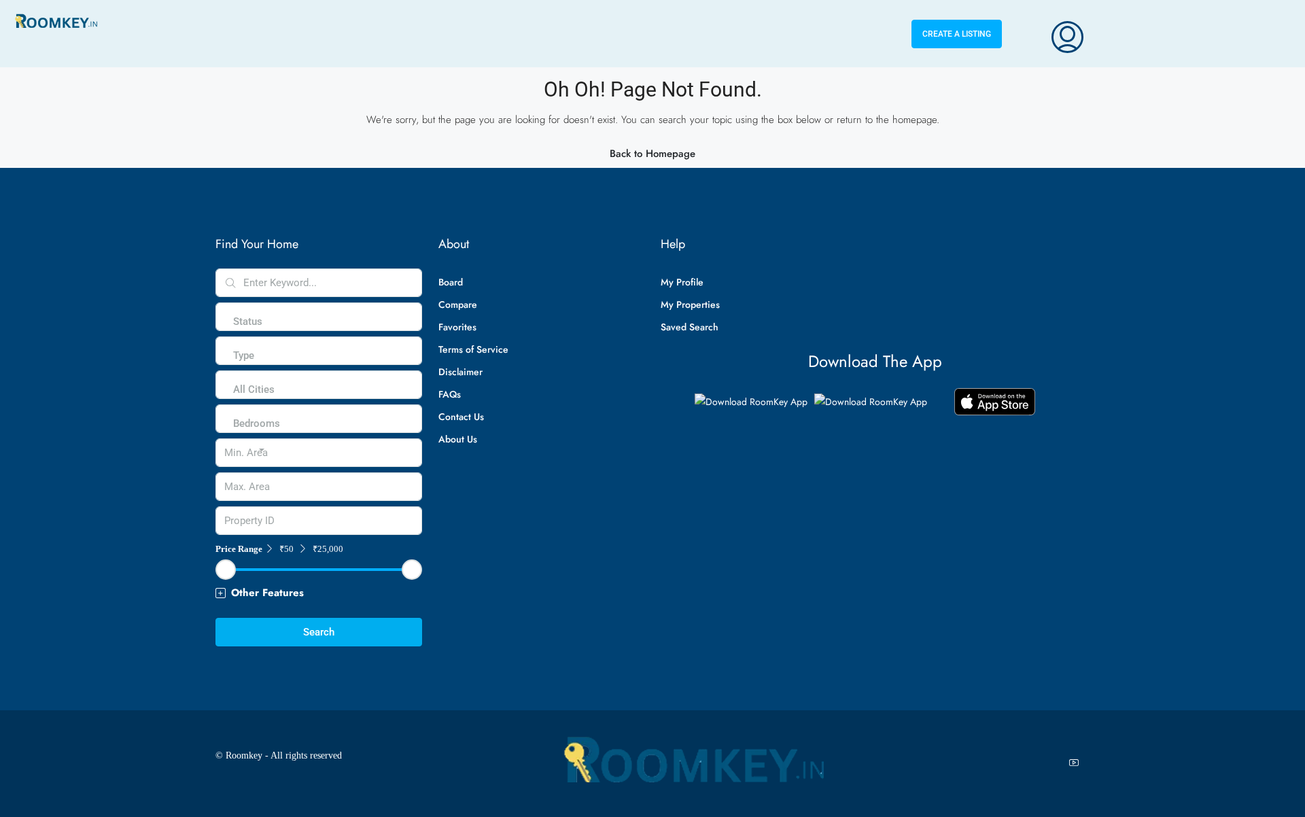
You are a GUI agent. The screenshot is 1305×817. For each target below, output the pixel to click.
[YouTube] (1076, 763)
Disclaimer (460, 372)
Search (318, 632)
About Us (457, 439)
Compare (457, 304)
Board (450, 282)
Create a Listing (956, 34)
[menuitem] (1067, 34)
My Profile (682, 282)
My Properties (690, 304)
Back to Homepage (652, 153)
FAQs (449, 394)
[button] (318, 593)
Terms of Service (473, 349)
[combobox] (247, 335)
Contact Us (461, 416)
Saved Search (689, 327)
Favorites (457, 327)
